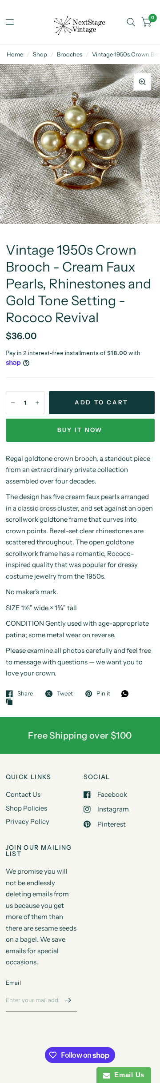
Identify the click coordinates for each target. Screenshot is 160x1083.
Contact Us (23, 794)
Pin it (103, 693)
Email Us (127, 1075)
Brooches (69, 54)
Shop (40, 54)
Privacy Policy (27, 821)
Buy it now (80, 429)
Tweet (65, 693)
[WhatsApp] (127, 693)
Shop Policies (26, 808)
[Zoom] (142, 82)
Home (15, 54)
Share (25, 693)
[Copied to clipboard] (11, 702)
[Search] (131, 22)
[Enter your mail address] (68, 999)
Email (13, 982)
